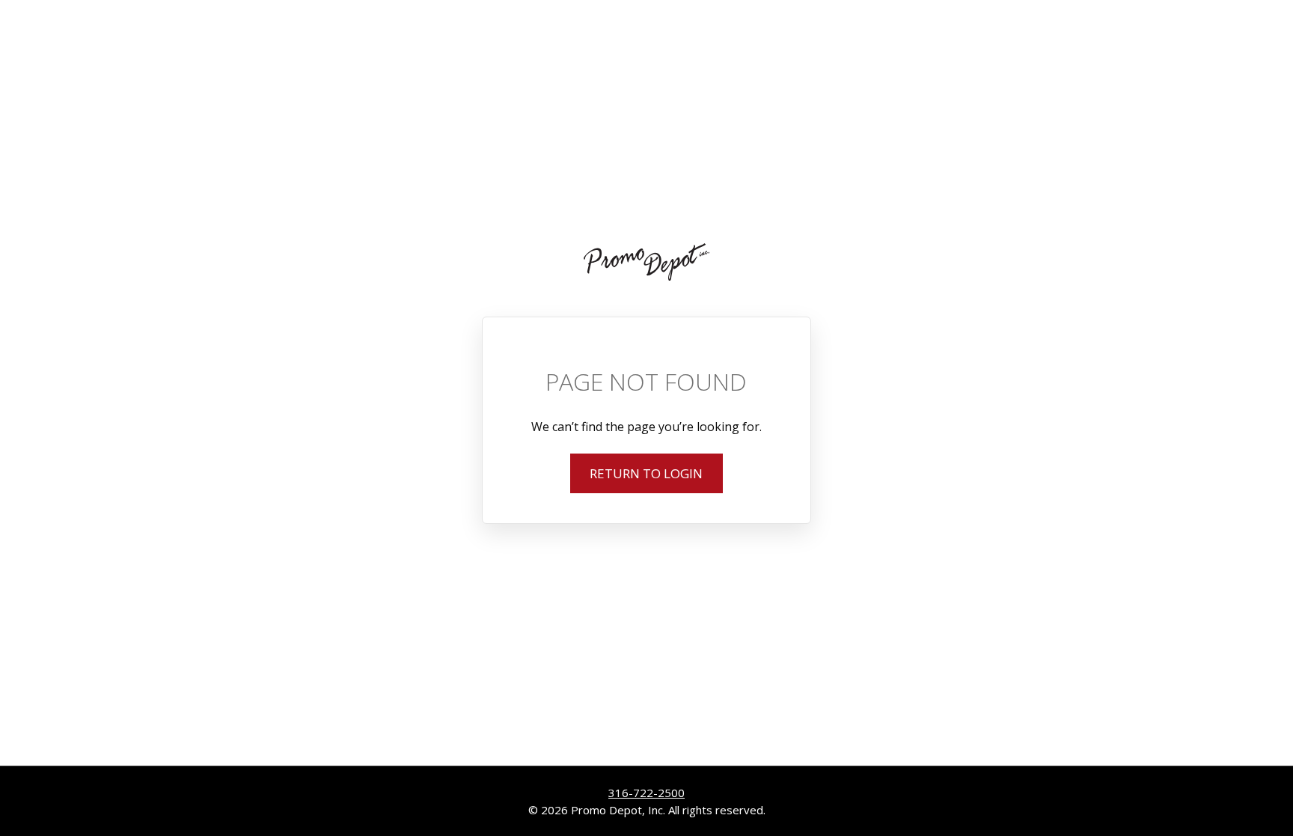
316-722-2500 (646, 792)
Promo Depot (646, 262)
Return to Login (646, 473)
